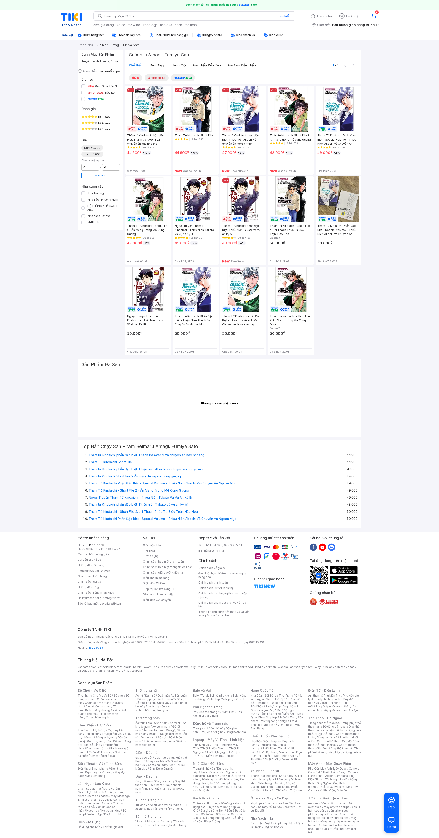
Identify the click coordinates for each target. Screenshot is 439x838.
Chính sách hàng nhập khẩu (96, 592)
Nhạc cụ (223, 786)
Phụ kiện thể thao (334, 730)
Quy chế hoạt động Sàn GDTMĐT (220, 545)
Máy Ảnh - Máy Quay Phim (329, 763)
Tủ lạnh (321, 699)
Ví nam (139, 821)
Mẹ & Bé (275, 710)
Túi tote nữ (160, 808)
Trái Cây (83, 730)
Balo (196, 695)
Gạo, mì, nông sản (99, 741)
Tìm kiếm (284, 16)
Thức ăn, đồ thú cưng (98, 752)
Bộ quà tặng (212, 821)
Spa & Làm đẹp (279, 779)
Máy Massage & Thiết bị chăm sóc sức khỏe (104, 797)
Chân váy (163, 702)
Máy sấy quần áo (328, 710)
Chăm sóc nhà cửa (102, 755)
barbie (137, 667)
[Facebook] (313, 547)
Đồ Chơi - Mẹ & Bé (92, 690)
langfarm (98, 670)
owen (148, 667)
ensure (158, 667)
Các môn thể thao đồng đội (334, 741)
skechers (212, 667)
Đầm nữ (150, 695)
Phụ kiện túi (176, 808)
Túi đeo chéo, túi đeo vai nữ (153, 805)
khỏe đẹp (150, 25)
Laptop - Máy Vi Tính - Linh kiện (219, 740)
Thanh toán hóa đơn (264, 776)
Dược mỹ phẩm (114, 814)
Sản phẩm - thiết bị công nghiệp (277, 719)
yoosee (307, 667)
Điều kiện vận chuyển (157, 600)
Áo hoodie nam (153, 730)
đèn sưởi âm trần (327, 828)
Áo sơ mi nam (161, 726)
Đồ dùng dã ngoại (334, 726)
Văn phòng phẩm (284, 823)
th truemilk (124, 667)
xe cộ (121, 25)
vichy (119, 670)
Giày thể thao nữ (341, 748)
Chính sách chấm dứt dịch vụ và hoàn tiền (223, 604)
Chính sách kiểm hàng (92, 576)
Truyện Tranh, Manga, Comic (100, 61)
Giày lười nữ (169, 765)
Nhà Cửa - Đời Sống (208, 763)
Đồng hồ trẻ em (236, 732)
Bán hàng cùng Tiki (211, 550)
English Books (273, 827)
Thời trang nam (147, 718)
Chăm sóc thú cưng (206, 803)
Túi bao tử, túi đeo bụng (170, 825)
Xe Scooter (285, 807)
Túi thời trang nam (149, 816)
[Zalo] (331, 547)
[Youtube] (322, 547)
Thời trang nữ (146, 690)
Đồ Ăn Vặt (207, 814)
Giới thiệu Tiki (152, 545)
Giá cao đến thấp (242, 65)
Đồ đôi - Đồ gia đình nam (165, 734)
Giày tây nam (163, 781)
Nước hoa (92, 810)
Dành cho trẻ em (97, 748)
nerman (271, 667)
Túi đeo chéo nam (159, 821)
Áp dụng (100, 175)
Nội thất (212, 776)
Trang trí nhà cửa (204, 768)
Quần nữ (163, 695)
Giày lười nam (144, 781)
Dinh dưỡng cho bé (98, 706)
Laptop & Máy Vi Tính (281, 717)
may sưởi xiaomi (328, 814)
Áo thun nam (143, 723)
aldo (224, 667)
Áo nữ (139, 695)
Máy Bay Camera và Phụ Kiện (333, 788)
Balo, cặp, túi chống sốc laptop (219, 697)
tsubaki (137, 670)
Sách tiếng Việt (260, 823)
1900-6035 (96, 545)
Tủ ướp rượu (350, 710)
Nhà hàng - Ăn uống (272, 783)
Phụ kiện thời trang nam (217, 713)
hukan (110, 670)
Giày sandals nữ (158, 761)
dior (93, 667)
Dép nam (156, 785)
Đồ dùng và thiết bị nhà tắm (220, 779)
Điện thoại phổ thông (98, 772)
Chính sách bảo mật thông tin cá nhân (168, 567)
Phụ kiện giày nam (155, 788)
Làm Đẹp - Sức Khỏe (94, 784)
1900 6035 (96, 647)
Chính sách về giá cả (212, 568)
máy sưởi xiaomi (338, 818)
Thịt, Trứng (98, 730)
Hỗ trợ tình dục (110, 810)
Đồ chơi (118, 695)
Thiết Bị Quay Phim (331, 786)
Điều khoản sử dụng (156, 578)
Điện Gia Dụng (89, 822)
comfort (340, 667)
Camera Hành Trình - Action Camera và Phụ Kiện (333, 775)
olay (318, 667)
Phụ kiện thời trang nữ (207, 712)
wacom (283, 667)
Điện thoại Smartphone (93, 768)
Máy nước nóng (333, 706)
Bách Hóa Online (206, 798)
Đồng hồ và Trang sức (210, 723)
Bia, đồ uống (92, 744)
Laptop (230, 755)
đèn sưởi (328, 803)
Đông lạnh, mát (105, 737)
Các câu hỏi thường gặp (93, 554)
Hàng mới (179, 65)
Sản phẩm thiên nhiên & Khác (101, 801)
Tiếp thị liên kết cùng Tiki (159, 589)
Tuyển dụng (151, 556)
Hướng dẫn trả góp (90, 587)
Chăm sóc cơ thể (97, 796)
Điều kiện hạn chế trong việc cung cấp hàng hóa (223, 575)
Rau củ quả (92, 734)
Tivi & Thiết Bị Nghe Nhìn (274, 722)
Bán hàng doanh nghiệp (158, 594)
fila (128, 670)
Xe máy (263, 807)
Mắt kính (229, 712)
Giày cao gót (143, 757)
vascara (83, 667)
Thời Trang (286, 695)
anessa (295, 667)
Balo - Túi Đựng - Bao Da (332, 779)
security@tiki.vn (110, 603)
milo (201, 667)
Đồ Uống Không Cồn (216, 818)
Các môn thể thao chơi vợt (334, 742)
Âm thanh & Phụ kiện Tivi (324, 695)
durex (169, 667)
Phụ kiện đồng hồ (212, 732)
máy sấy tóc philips (337, 807)
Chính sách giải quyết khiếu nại (163, 572)
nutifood (247, 667)
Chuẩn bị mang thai (98, 717)
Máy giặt (321, 702)
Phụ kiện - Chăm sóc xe (266, 803)
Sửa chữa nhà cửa (212, 772)
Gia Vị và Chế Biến (212, 810)
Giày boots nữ (150, 765)
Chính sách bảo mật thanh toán (163, 561)
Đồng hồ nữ (216, 728)
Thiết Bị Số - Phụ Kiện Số (270, 736)
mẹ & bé (134, 25)
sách (178, 25)
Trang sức (199, 728)
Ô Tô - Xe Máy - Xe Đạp (269, 798)
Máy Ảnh (342, 790)
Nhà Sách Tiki (262, 818)
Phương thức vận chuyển (94, 570)
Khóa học (285, 776)
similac (327, 667)
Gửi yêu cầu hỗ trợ (89, 559)
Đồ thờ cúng (208, 786)
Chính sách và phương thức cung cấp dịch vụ (222, 595)
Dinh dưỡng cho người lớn (101, 710)
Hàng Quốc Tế (262, 690)
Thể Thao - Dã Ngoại (325, 718)
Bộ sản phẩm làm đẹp (102, 812)
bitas (351, 667)
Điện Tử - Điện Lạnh (324, 690)
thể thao (191, 25)
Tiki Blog (149, 550)
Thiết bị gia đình (113, 827)
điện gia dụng (103, 25)
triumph (234, 667)
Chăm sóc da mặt (89, 788)
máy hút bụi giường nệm (332, 819)
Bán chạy (157, 65)
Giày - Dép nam (147, 776)
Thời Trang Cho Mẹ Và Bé (94, 695)
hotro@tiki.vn (111, 598)
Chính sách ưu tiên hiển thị (215, 588)
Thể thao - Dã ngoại (269, 702)
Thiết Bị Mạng (215, 752)
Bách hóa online (270, 713)
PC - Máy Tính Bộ (211, 755)
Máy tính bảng (95, 776)
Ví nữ (177, 805)
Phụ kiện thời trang (208, 707)
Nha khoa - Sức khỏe (275, 786)
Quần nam (161, 723)
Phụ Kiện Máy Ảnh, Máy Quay (327, 768)
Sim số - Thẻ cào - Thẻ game (284, 790)
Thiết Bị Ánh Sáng (334, 772)
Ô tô (273, 807)
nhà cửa (166, 25)
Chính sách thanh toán (213, 582)
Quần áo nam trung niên (159, 741)
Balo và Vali (202, 690)
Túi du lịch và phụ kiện (215, 695)
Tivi (318, 706)
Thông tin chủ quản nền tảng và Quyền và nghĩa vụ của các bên (223, 613)
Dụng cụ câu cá (327, 737)
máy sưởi (314, 803)
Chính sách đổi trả (89, 581)
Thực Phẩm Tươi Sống (95, 725)
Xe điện (289, 803)
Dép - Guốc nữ (164, 757)
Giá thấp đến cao (207, 65)
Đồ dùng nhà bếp (89, 827)
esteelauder (106, 667)
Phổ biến (136, 65)
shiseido (83, 670)
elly (193, 667)
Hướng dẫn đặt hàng (91, 565)
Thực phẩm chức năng (100, 792)
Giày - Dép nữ (146, 752)
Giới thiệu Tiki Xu (154, 583)
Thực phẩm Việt (112, 734)
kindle (259, 667)
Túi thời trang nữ (148, 800)
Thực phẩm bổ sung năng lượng (334, 750)
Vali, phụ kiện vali (233, 699)
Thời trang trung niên (157, 710)
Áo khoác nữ (166, 699)
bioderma (182, 667)
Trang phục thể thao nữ (323, 723)
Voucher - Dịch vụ (265, 771)
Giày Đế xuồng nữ (161, 768)
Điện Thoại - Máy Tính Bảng (100, 763)
